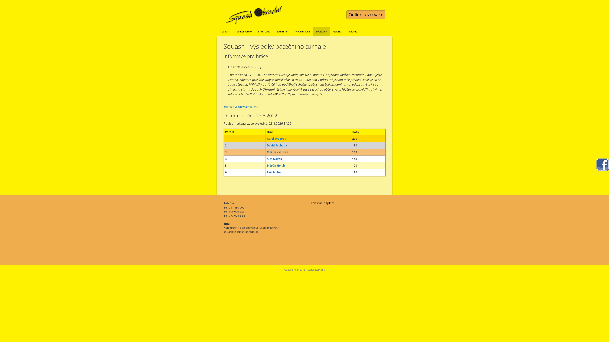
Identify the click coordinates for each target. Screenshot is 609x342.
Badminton (282, 31)
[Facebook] (602, 164)
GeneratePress (316, 269)
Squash (224, 31)
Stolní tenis (264, 31)
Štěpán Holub (276, 165)
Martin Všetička (277, 152)
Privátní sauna (302, 31)
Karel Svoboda (276, 138)
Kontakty (352, 31)
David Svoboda (277, 145)
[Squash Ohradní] (254, 12)
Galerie (337, 31)
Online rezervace (366, 15)
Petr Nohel (274, 172)
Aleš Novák (274, 159)
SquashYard (243, 31)
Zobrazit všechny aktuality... (241, 106)
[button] (229, 31)
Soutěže (320, 31)
